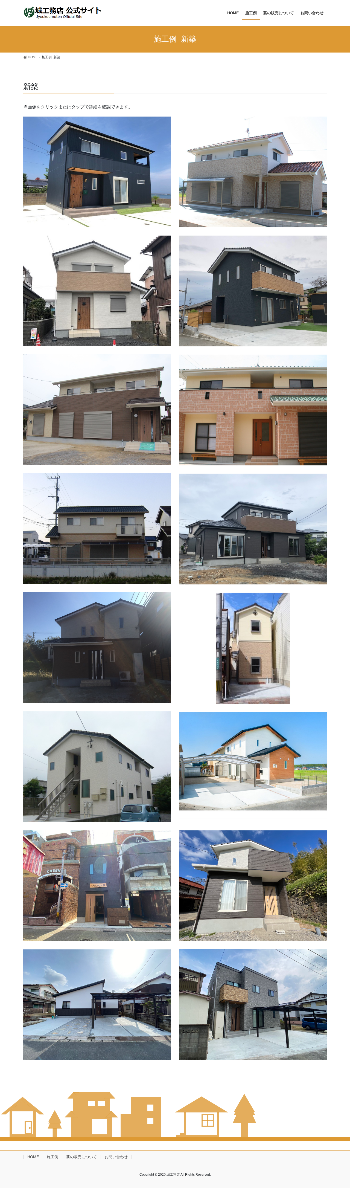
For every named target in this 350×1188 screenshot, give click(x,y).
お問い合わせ (116, 1157)
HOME (33, 1157)
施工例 (52, 1157)
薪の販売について (81, 1157)
